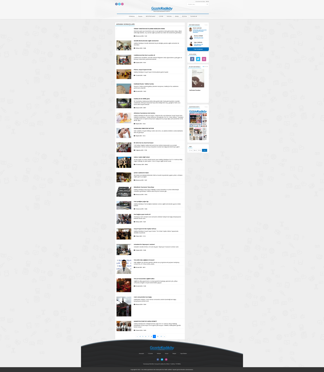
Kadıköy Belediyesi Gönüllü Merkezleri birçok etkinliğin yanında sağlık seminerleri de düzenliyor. (156, 44)
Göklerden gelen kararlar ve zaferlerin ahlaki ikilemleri (200, 31)
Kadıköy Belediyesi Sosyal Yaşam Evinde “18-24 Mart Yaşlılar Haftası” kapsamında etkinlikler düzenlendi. (156, 232)
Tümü (206, 25)
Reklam (159, 353)
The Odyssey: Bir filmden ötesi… (198, 45)
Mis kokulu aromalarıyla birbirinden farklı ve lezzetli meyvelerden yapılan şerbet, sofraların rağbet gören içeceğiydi (158, 176)
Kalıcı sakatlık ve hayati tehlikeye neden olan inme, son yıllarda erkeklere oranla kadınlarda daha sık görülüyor (158, 131)
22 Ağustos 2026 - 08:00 (202, 1)
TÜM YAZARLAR (198, 49)
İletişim (174, 353)
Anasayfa (141, 353)
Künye (166, 353)
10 (157, 336)
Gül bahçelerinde (198, 37)
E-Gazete (150, 353)
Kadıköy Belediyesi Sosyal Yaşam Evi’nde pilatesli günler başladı (151, 72)
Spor (176, 16)
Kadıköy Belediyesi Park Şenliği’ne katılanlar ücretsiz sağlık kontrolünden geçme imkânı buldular (157, 204)
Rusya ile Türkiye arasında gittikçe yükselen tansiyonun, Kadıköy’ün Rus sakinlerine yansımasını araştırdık (156, 87)
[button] (203, 66)
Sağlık (169, 16)
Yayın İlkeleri (183, 353)
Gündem (132, 16)
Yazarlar (193, 16)
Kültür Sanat (150, 16)
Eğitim (184, 16)
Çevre (161, 16)
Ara (204, 150)
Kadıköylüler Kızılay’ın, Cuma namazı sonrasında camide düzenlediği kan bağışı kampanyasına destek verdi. (155, 300)
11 (161, 336)
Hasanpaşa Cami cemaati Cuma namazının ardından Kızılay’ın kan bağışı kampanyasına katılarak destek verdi (157, 217)
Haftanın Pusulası (194, 90)
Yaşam (140, 16)
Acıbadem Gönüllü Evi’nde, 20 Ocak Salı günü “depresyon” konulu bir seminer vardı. (156, 247)
